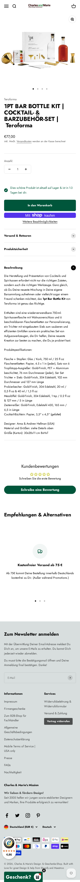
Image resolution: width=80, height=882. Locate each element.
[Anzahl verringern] (9, 169)
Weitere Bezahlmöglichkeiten (40, 222)
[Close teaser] (44, 870)
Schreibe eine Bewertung (40, 489)
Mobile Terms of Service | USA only (19, 748)
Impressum (10, 701)
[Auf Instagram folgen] (28, 815)
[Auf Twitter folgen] (17, 815)
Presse (8, 758)
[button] (23, 877)
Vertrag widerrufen (58, 721)
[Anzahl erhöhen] (26, 169)
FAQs (7, 765)
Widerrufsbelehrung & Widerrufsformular (57, 703)
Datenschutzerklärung (17, 739)
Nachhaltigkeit (12, 772)
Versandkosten (24, 141)
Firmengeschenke (14, 709)
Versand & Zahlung (55, 713)
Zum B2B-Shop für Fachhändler (15, 718)
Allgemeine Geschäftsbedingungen (18, 729)
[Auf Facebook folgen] (7, 815)
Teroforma (10, 99)
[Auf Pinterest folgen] (38, 815)
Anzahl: (8, 161)
